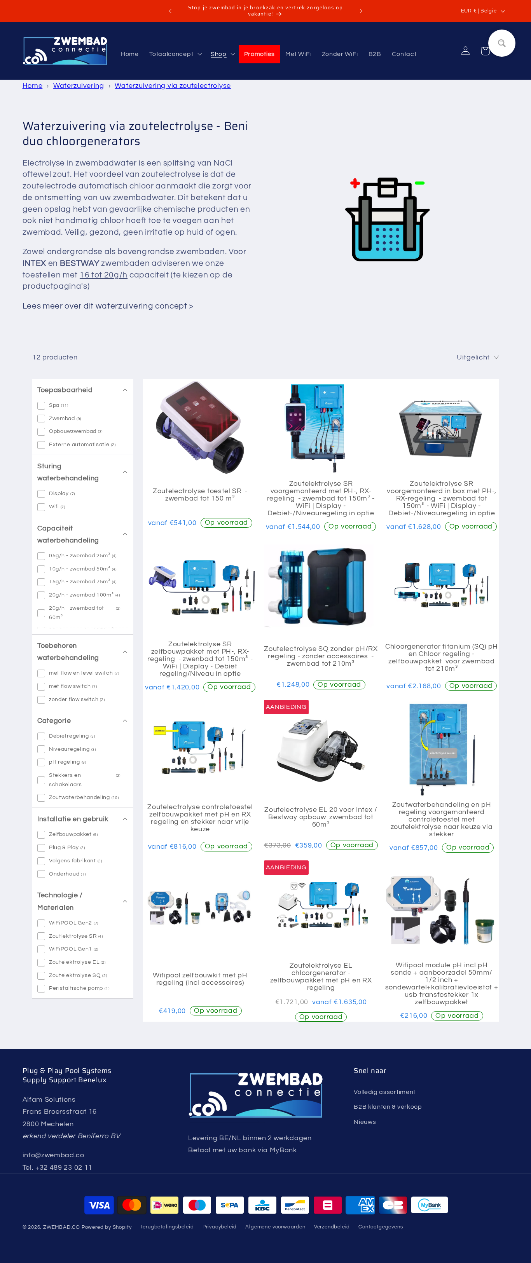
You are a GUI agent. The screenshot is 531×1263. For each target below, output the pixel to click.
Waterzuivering (78, 85)
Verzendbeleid (332, 1227)
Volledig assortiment (385, 1092)
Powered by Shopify (107, 1227)
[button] (174, 54)
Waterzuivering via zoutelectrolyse (173, 85)
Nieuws (365, 1121)
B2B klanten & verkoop (388, 1107)
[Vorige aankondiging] (170, 11)
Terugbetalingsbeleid (167, 1227)
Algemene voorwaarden (275, 1227)
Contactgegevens (380, 1227)
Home (33, 85)
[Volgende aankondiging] (360, 11)
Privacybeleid (220, 1227)
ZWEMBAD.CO (61, 1227)
